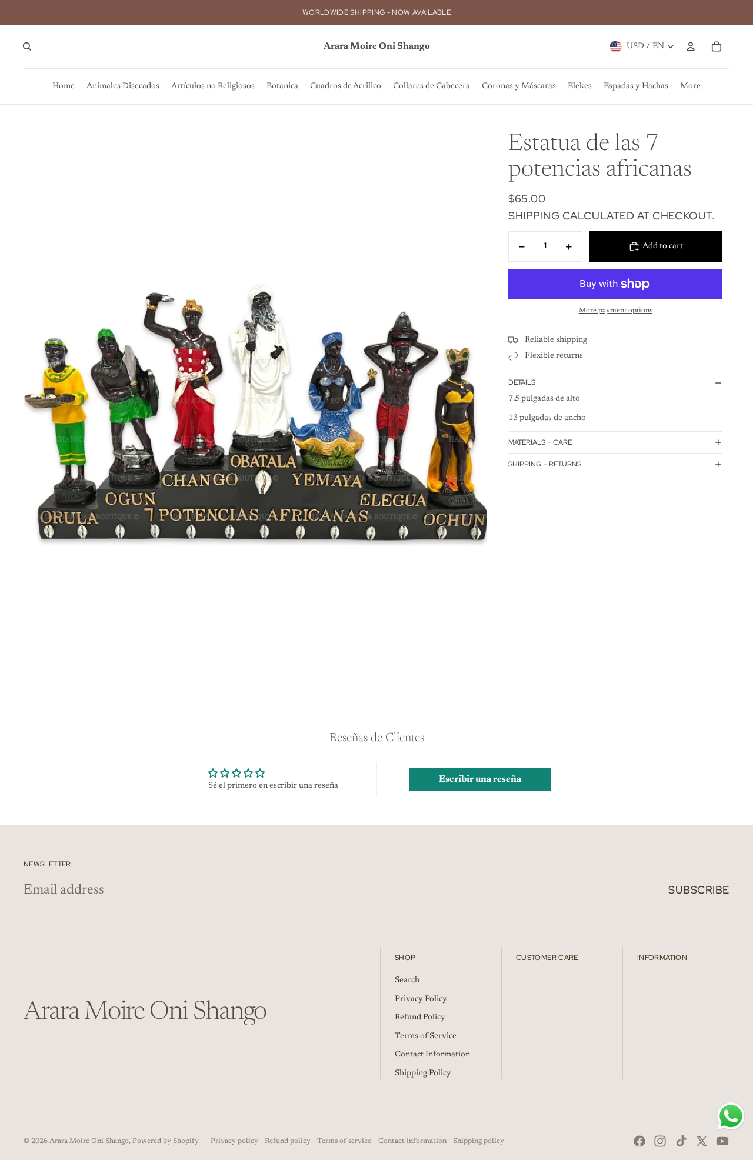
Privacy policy (234, 1141)
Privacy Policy (421, 999)
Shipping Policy (423, 1073)
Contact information (412, 1141)
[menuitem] (63, 86)
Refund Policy (420, 1018)
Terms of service (344, 1141)
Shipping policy (478, 1141)
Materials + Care (540, 442)
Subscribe (698, 889)
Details (521, 382)
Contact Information (432, 1055)
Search (407, 980)
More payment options (615, 310)
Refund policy (288, 1141)
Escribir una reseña (480, 779)
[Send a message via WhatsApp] (731, 1116)
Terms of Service (426, 1036)
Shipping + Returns (544, 464)
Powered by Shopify (165, 1141)
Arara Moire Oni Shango (89, 1141)
